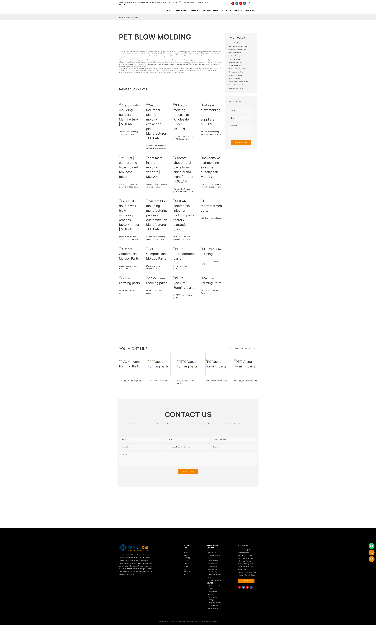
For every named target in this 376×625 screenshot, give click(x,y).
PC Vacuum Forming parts (154, 291)
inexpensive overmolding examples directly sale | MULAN (211, 185)
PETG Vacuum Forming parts (182, 296)
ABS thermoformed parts (211, 218)
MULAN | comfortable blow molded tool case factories (128, 185)
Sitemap (215, 621)
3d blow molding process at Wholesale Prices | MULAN (183, 137)
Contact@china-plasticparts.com (192, 2)
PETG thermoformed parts (182, 267)
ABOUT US (252, 348)
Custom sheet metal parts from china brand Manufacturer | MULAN (183, 190)
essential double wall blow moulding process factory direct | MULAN (128, 238)
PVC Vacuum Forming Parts (209, 291)
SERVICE (244, 348)
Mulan (121, 17)
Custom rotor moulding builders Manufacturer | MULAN (128, 133)
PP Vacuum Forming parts (127, 291)
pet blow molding (132, 17)
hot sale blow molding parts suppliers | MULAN (211, 133)
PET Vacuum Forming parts (209, 262)
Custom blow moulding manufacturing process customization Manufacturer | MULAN (155, 238)
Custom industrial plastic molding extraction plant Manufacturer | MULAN (156, 147)
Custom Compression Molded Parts (128, 267)
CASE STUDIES (234, 348)
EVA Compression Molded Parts (153, 267)
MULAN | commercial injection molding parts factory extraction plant (183, 238)
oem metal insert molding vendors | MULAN (156, 185)
